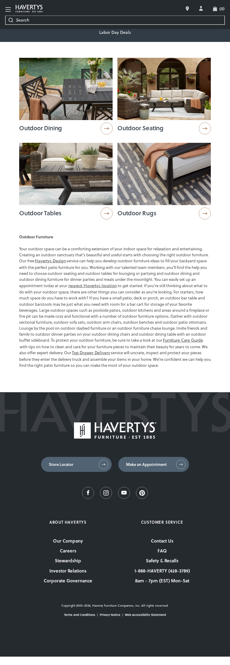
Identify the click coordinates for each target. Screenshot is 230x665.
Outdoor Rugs (136, 212)
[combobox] (120, 20)
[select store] (187, 8)
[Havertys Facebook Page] (88, 497)
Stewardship (68, 560)
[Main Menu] (8, 10)
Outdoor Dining (40, 127)
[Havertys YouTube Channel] (124, 497)
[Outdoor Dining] (66, 97)
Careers (68, 550)
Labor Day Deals (115, 32)
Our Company (68, 540)
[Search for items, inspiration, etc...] (10, 20)
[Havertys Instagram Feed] (106, 497)
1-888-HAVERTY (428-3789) (162, 570)
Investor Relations (68, 570)
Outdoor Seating (140, 127)
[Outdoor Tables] (66, 182)
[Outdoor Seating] (164, 97)
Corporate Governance (68, 580)
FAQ (162, 550)
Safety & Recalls (162, 560)
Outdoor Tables (40, 212)
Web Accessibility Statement (145, 615)
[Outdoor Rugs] (164, 182)
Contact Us (162, 540)
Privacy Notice (110, 615)
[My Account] (201, 8)
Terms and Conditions (79, 615)
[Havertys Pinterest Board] (142, 497)
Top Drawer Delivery (91, 353)
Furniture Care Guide (183, 340)
